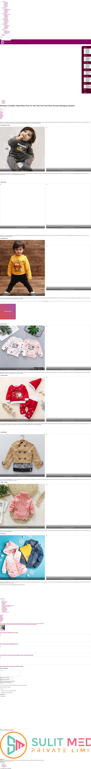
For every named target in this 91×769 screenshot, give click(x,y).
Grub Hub (6, 2)
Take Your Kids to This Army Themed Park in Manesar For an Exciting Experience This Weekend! (20, 624)
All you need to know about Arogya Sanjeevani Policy (11, 666)
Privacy (3, 764)
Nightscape (6, 10)
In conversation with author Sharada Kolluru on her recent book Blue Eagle (16, 655)
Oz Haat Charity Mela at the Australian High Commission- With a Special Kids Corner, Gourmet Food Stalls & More (24, 623)
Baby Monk (4, 602)
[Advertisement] (25, 231)
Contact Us (4, 766)
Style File (5, 5)
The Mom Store (4, 610)
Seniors (3, 29)
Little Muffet (4, 608)
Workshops (88, 74)
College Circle (4, 23)
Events (3, 34)
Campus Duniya (7, 25)
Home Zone (6, 3)
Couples (3, 1)
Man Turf (3, 7)
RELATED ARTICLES (4, 632)
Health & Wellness (7, 9)
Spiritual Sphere (7, 32)
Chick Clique (4, 13)
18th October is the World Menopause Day (9, 643)
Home (1, 43)
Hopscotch (4, 607)
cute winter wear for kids (6, 606)
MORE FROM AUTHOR (13, 632)
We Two (87, 53)
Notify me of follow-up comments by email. (8, 690)
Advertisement (4, 765)
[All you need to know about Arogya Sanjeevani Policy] (45, 664)
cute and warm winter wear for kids (8, 605)
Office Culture (6, 21)
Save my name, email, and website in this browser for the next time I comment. (14, 685)
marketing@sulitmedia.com (8, 761)
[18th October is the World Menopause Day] (45, 641)
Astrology (6, 30)
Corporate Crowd (5, 19)
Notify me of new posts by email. (6, 692)
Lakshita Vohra (2, 109)
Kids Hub (5, 4)
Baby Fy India (4, 601)
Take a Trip (6, 12)
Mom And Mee (4, 609)
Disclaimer (4, 763)
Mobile (3, 102)
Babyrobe (3, 603)
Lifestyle (3, 35)
